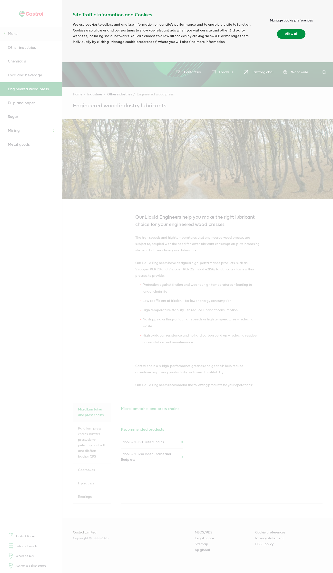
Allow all (291, 34)
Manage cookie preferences (291, 20)
